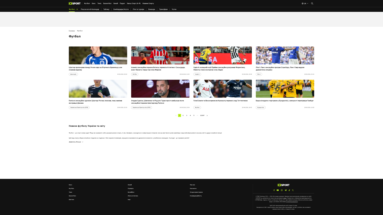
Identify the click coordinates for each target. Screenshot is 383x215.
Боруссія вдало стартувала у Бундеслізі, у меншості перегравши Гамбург (285, 101)
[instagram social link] (282, 190)
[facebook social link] (274, 190)
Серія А (197, 74)
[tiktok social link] (289, 190)
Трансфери (163, 9)
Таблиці (106, 9)
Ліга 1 (259, 74)
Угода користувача (196, 192)
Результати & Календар (90, 9)
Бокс (70, 185)
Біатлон (71, 199)
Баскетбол (72, 196)
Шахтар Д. (73, 74)
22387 (202, 115)
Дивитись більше (75, 142)
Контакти (193, 188)
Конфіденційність (196, 196)
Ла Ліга (135, 74)
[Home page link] (75, 3)
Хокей (130, 185)
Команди (151, 9)
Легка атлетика (133, 196)
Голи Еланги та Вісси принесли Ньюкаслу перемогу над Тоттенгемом (220, 101)
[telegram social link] (286, 190)
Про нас (192, 185)
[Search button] (312, 3)
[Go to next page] (207, 115)
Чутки (174, 9)
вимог (285, 198)
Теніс (70, 192)
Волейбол (131, 192)
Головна (72, 31)
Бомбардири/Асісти (121, 9)
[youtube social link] (278, 190)
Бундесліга (260, 107)
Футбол (197, 107)
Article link (98, 55)
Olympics (131, 188)
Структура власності (292, 201)
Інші (129, 199)
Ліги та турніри (138, 9)
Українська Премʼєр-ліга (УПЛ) (79, 107)
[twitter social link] (293, 190)
